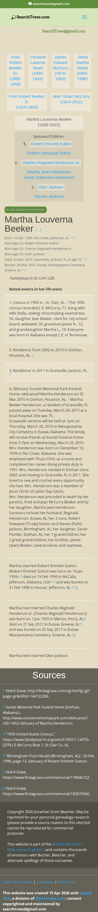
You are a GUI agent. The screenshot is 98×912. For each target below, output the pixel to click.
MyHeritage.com (50, 898)
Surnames (45, 882)
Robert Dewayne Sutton (49, 153)
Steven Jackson (49, 196)
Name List (66, 882)
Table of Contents (18, 882)
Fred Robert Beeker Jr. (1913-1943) (27, 102)
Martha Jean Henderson (49, 172)
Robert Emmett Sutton (51, 144)
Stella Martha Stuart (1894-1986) (82, 68)
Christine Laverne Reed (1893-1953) (38, 68)
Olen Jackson (51, 187)
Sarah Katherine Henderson (49, 177)
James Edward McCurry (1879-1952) (60, 68)
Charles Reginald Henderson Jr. (51, 162)
